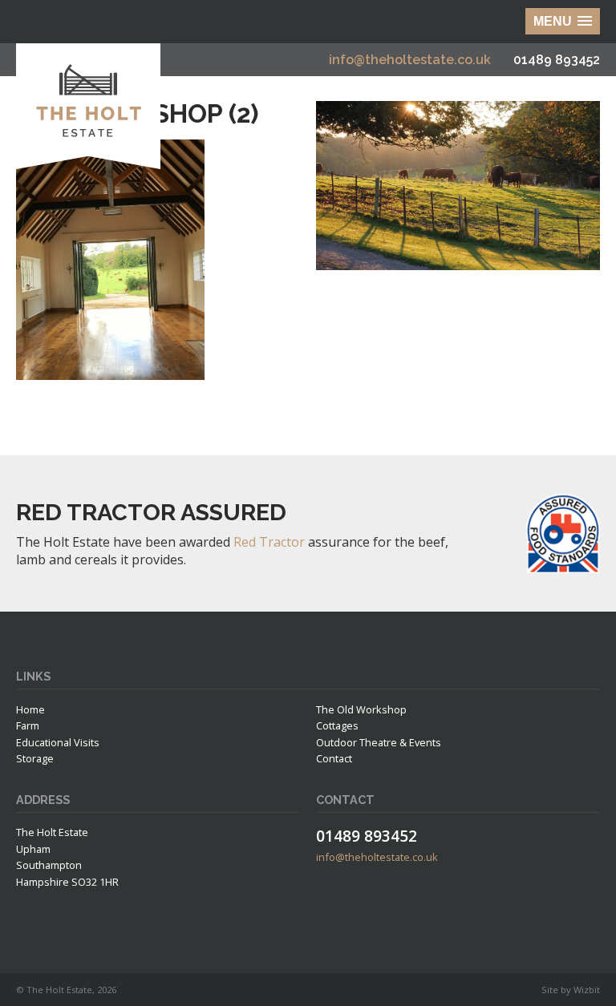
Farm (27, 725)
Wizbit (586, 990)
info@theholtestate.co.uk (410, 59)
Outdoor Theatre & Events (378, 742)
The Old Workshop (361, 709)
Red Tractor (269, 542)
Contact (334, 758)
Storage (35, 758)
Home (30, 709)
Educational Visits (57, 742)
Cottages (337, 725)
